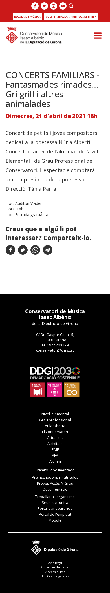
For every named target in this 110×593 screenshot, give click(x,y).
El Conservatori (55, 431)
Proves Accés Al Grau (55, 483)
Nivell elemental (55, 413)
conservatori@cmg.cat (55, 350)
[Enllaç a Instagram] (53, 6)
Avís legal (55, 563)
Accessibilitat (55, 572)
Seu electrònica (55, 502)
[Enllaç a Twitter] (44, 6)
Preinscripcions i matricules (55, 477)
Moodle (55, 520)
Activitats (55, 443)
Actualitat (55, 437)
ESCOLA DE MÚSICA (27, 17)
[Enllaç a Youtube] (63, 6)
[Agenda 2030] (55, 381)
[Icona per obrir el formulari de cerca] (71, 5)
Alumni (55, 461)
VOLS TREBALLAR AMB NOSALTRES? (71, 17)
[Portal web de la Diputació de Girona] (55, 546)
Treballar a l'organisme (55, 496)
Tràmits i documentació (55, 470)
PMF (55, 449)
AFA (55, 455)
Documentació (55, 489)
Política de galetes (55, 576)
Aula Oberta (55, 425)
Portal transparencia (55, 508)
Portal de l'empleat (55, 514)
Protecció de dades (55, 567)
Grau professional (55, 419)
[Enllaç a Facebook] (35, 6)
